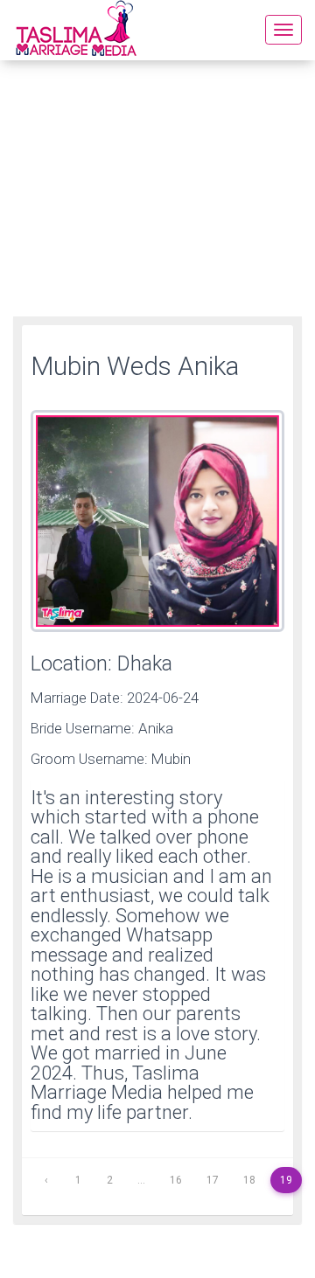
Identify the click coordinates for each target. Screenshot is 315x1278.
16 (176, 1180)
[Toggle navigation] (283, 30)
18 (249, 1180)
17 (212, 1180)
